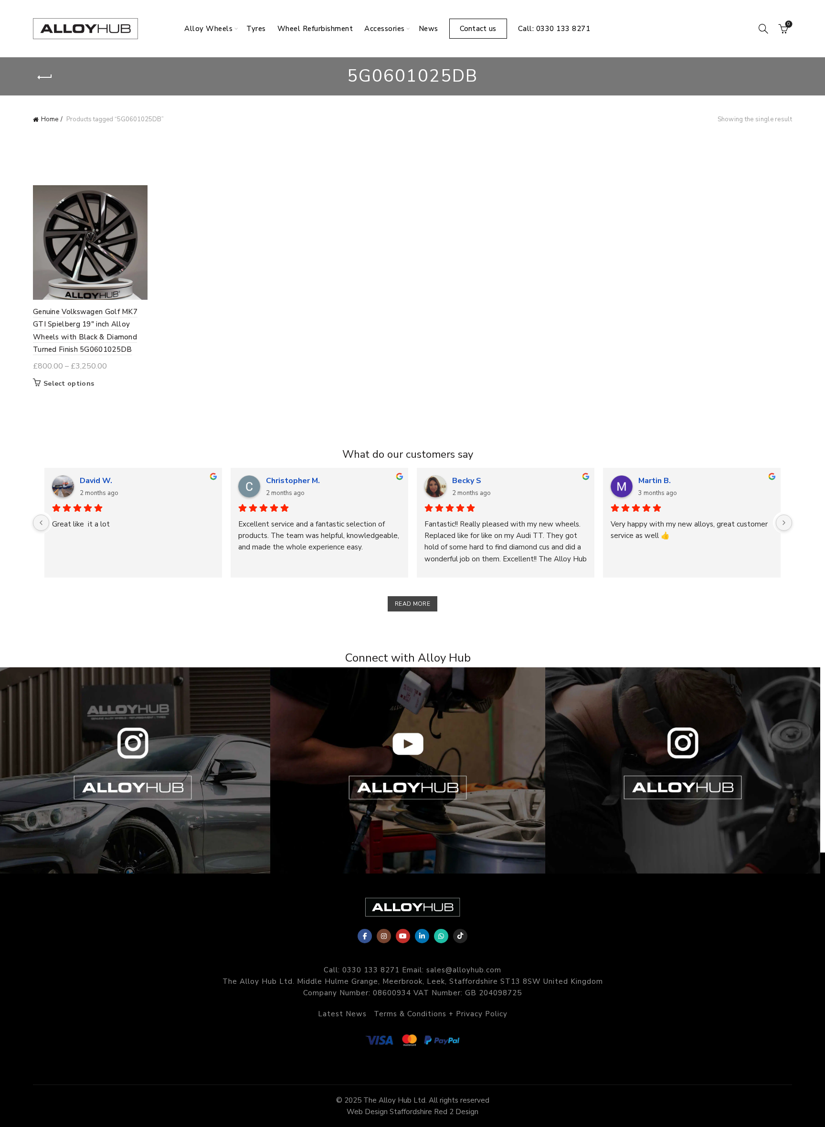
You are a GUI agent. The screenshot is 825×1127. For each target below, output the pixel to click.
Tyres (256, 28)
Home (49, 119)
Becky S (466, 480)
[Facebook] (365, 936)
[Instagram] (384, 936)
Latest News (342, 1014)
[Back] (45, 77)
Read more (412, 604)
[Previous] (41, 523)
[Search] (763, 28)
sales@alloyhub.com (463, 970)
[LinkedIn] (422, 936)
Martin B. (654, 480)
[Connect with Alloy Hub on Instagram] (682, 770)
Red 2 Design (456, 1111)
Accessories (384, 28)
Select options (68, 383)
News (428, 28)
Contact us (478, 28)
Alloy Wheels (208, 28)
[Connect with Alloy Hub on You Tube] (407, 770)
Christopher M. (293, 480)
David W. (96, 480)
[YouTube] (403, 936)
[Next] (784, 523)
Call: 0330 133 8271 (554, 28)
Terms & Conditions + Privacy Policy (441, 1014)
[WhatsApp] (441, 936)
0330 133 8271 (371, 970)
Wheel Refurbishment (315, 28)
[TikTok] (460, 936)
